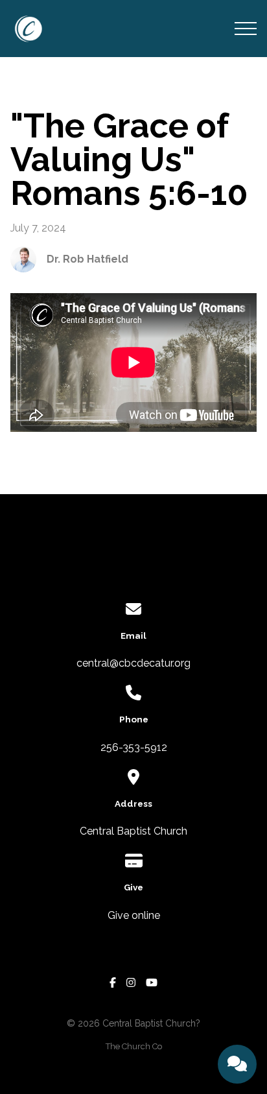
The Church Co (134, 1046)
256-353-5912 (133, 747)
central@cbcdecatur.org (133, 663)
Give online (134, 915)
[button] (246, 29)
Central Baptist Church (133, 831)
